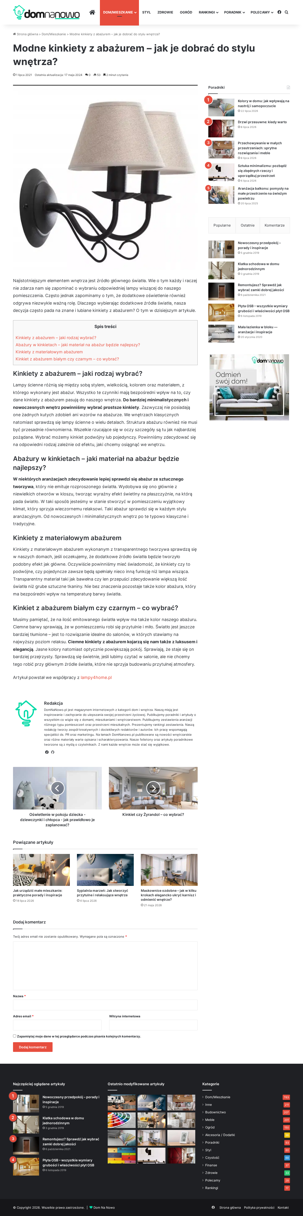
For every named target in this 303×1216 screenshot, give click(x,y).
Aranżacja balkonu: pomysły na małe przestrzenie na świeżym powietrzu (263, 193)
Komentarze (275, 225)
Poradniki (212, 1142)
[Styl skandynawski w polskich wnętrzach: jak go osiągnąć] (181, 1120)
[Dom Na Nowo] (46, 12)
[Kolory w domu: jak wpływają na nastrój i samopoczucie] (221, 107)
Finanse (211, 1165)
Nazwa (19, 996)
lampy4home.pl (96, 677)
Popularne (222, 225)
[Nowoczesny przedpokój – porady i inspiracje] (221, 249)
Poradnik (232, 12)
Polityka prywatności (259, 1207)
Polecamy (260, 12)
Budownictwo (215, 1112)
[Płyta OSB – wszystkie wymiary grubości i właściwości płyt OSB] (221, 312)
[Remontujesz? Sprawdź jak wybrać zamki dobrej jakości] (221, 291)
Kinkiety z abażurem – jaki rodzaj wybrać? (56, 337)
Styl (146, 12)
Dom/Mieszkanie (118, 12)
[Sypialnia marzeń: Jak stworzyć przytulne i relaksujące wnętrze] (105, 870)
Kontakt (283, 1207)
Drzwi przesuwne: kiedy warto (262, 122)
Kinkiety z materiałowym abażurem (49, 351)
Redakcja (53, 703)
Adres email (23, 1016)
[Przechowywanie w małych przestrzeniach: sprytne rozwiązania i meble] (221, 149)
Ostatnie (248, 225)
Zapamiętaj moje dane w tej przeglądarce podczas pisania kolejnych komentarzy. (79, 1036)
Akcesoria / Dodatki (220, 1135)
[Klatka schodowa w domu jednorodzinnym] (221, 270)
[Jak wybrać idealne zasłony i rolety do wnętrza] (151, 1138)
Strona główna (27, 34)
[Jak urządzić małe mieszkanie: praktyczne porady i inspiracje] (41, 870)
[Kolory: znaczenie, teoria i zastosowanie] (122, 1120)
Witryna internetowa (124, 1016)
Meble (209, 1120)
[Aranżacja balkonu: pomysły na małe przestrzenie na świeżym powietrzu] (221, 195)
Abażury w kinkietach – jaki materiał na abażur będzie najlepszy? (78, 344)
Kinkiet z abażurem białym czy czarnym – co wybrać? (67, 358)
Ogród (186, 12)
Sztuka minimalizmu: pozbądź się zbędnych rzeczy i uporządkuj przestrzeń (262, 171)
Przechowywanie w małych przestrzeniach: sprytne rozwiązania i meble (260, 148)
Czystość (212, 1157)
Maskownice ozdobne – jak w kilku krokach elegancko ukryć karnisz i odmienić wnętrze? (168, 894)
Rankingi (207, 12)
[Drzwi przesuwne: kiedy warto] (221, 128)
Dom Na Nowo (104, 1207)
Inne (208, 1105)
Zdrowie (165, 12)
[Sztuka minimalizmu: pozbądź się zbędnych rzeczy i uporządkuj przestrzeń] (221, 172)
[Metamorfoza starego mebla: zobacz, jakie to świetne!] (122, 1156)
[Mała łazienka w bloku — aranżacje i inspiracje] (221, 333)
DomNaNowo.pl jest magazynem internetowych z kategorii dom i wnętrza (98, 710)
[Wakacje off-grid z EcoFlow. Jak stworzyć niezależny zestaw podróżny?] (122, 1103)
